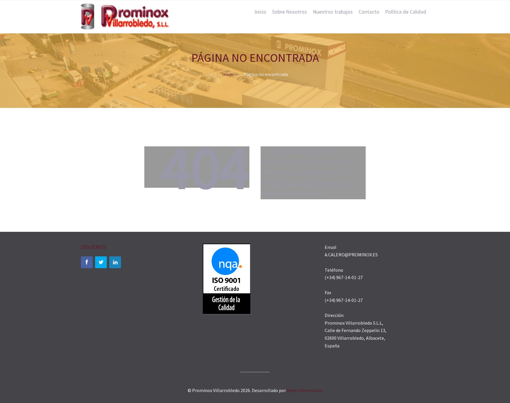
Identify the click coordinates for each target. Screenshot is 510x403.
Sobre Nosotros (289, 12)
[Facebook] (87, 262)
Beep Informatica (305, 390)
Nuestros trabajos (333, 12)
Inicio (260, 12)
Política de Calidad (405, 12)
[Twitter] (101, 262)
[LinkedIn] (115, 262)
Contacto (369, 12)
